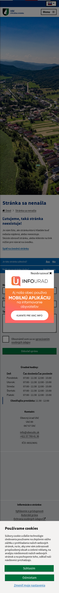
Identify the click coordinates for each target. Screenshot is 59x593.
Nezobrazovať (40, 273)
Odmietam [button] (29, 578)
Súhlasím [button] (29, 568)
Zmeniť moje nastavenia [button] (29, 585)
